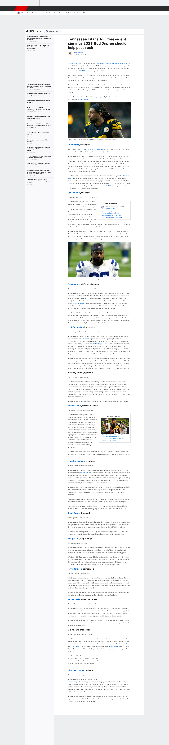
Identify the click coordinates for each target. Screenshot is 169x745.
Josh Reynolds (75, 327)
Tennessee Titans (53, 31)
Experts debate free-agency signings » (112, 438)
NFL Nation (36, 31)
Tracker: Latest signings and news (111, 213)
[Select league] (22, 3)
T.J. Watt (108, 186)
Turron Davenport (78, 52)
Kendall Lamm (74, 406)
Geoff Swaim (74, 513)
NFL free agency (73, 63)
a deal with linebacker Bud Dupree (95, 149)
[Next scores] (151, 3)
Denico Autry (74, 284)
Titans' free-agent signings (109, 212)
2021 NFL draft (83, 71)
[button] (146, 8)
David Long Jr (113, 646)
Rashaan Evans (75, 646)
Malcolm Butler (85, 473)
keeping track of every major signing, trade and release (114, 63)
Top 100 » (120, 434)
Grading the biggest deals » (109, 434)
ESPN (21, 8)
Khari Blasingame (76, 670)
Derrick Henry (72, 682)
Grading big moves (107, 215)
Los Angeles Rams (101, 344)
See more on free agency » (109, 440)
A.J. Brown (85, 339)
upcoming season (82, 99)
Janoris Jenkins (75, 461)
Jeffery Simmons (78, 303)
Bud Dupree (73, 145)
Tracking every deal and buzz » (110, 436)
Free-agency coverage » (108, 217)
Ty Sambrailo (74, 599)
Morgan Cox (73, 538)
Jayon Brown (74, 193)
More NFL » (119, 217)
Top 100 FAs (117, 215)
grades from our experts (120, 66)
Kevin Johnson (75, 569)
